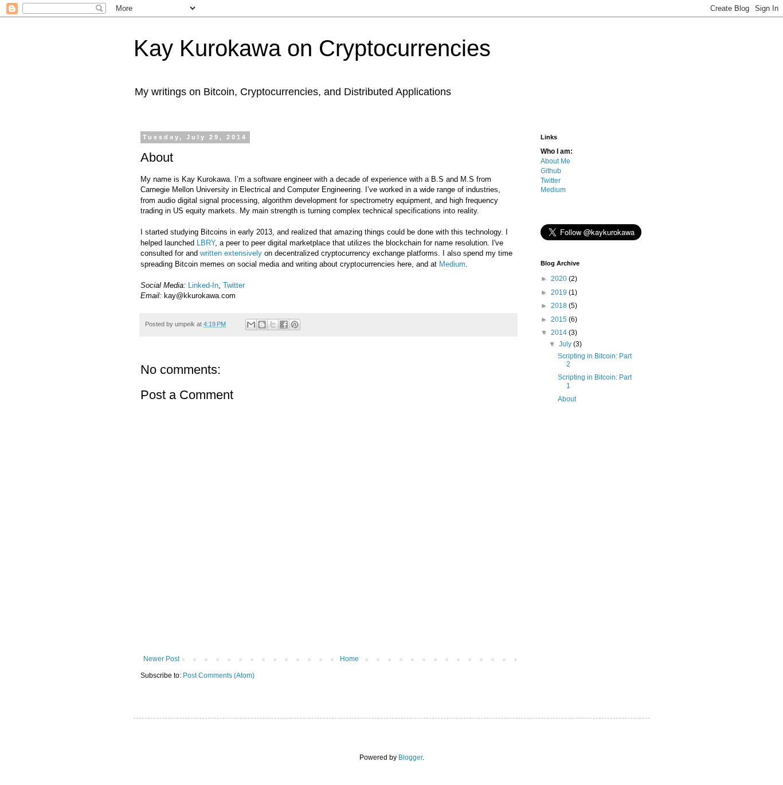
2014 (560, 333)
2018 (560, 306)
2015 (560, 319)
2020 (560, 279)
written (211, 253)
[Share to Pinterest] (294, 324)
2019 (560, 292)
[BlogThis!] (262, 324)
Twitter (234, 285)
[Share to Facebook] (283, 324)
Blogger (410, 757)
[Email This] (251, 324)
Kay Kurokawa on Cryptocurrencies (312, 48)
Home (349, 659)
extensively (243, 253)
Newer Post (161, 659)
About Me (555, 161)
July (566, 344)
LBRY (206, 243)
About (567, 399)
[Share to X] (273, 324)
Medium (452, 264)
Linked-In (203, 285)
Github (551, 171)
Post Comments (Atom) (219, 675)
